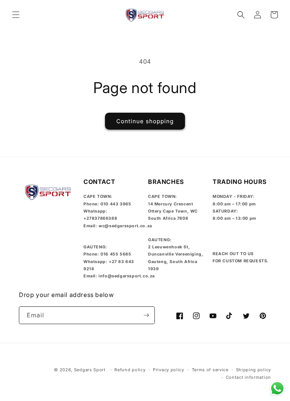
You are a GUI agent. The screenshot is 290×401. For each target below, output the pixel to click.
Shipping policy (253, 369)
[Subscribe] (146, 315)
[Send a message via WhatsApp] (277, 388)
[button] (16, 14)
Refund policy (129, 369)
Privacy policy (168, 369)
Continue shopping (145, 121)
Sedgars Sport (90, 369)
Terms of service (210, 369)
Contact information (248, 377)
